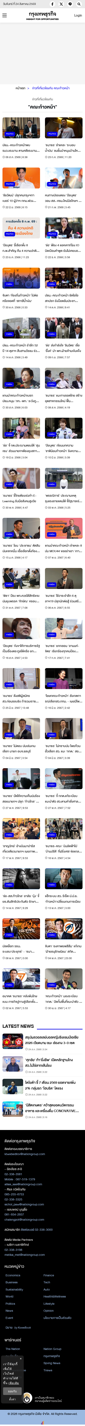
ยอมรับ (12, 1391)
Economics (13, 1275)
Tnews (48, 1370)
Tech (47, 1282)
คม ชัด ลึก (12, 1356)
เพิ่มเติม (13, 1383)
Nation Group (52, 1349)
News (9, 1310)
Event (9, 1318)
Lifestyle (49, 1303)
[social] (52, 4)
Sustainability (14, 1289)
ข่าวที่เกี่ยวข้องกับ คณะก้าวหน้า (51, 88)
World (9, 1296)
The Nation (13, 1349)
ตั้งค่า (12, 1399)
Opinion (49, 1310)
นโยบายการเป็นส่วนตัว (57, 1318)
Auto (47, 1289)
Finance (49, 1275)
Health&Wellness (55, 1296)
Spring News (52, 1363)
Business (12, 1282)
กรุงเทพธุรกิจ (52, 1356)
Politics (10, 1303)
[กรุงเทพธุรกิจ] (42, 15)
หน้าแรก (20, 88)
